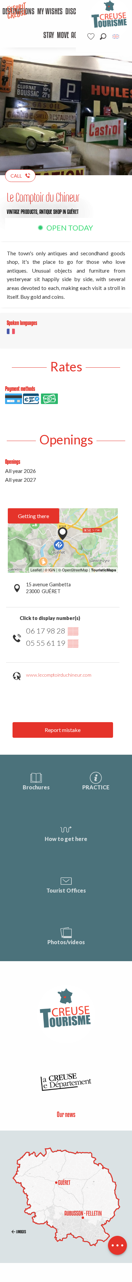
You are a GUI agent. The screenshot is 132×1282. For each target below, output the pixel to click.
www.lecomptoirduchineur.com (58, 675)
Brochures (36, 787)
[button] (103, 36)
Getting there (33, 516)
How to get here (66, 839)
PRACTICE (95, 787)
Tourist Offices (66, 890)
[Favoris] (91, 36)
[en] (116, 36)
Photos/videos (66, 942)
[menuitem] (50, 12)
